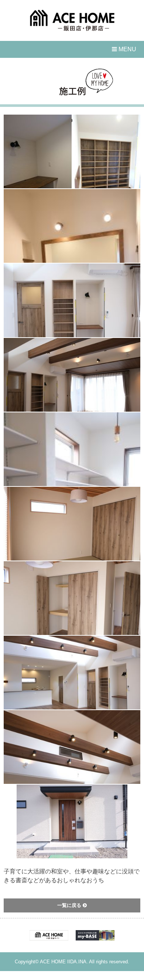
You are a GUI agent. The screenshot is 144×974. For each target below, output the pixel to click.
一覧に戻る (70, 905)
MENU (126, 49)
